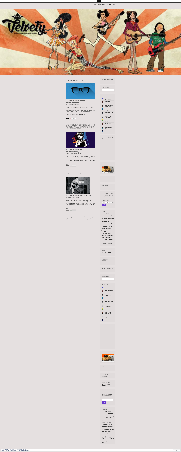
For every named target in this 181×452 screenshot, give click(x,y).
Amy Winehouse (71, 124)
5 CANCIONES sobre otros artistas (75, 101)
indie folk (106, 226)
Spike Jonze (92, 127)
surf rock (104, 242)
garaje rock (108, 224)
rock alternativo (71, 127)
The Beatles (71, 128)
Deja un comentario (85, 174)
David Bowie (103, 417)
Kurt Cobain (91, 125)
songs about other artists (86, 127)
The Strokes (110, 243)
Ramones (69, 218)
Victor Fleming (75, 174)
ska (113, 240)
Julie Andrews (70, 173)
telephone (92, 218)
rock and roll (82, 218)
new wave (110, 230)
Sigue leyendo (82, 114)
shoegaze (110, 240)
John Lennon (88, 125)
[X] (104, 252)
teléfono (89, 218)
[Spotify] (107, 252)
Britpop (106, 216)
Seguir (104, 204)
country (112, 218)
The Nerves (79, 219)
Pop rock (107, 231)
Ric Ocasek (90, 126)
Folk (103, 223)
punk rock (110, 235)
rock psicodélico (106, 438)
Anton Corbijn (77, 124)
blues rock (103, 216)
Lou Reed (107, 230)
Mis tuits (103, 180)
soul (102, 242)
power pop (86, 126)
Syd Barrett (67, 128)
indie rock (107, 228)
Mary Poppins (80, 173)
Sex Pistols (86, 218)
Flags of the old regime (71, 125)
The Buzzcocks (72, 219)
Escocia (110, 221)
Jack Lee (70, 217)
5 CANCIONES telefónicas (78, 195)
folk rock (108, 223)
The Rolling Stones (106, 243)
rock (79, 218)
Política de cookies (26, 450)
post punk (111, 231)
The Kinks (75, 219)
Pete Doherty (79, 126)
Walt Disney (79, 174)
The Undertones (83, 219)
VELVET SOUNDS (108, 7)
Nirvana (71, 126)
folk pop (105, 223)
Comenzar (98, 1)
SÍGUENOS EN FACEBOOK (107, 79)
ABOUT (114, 7)
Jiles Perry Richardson (78, 217)
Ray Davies (72, 218)
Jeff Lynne (72, 217)
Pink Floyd (83, 126)
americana (103, 411)
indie (104, 226)
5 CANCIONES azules (108, 131)
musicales (83, 173)
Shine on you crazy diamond (78, 127)
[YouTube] (111, 252)
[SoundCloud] (105, 252)
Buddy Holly (81, 124)
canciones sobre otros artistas (87, 124)
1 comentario (79, 128)
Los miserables (75, 173)
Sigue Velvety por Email (107, 193)
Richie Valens (76, 218)
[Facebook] (102, 252)
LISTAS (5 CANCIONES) (101, 4)
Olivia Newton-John (88, 173)
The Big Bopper (70, 174)
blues (112, 411)
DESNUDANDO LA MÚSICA (97, 5)
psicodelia (109, 233)
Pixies (102, 231)
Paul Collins (86, 217)
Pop (93, 217)
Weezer (74, 128)
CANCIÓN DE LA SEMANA (111, 4)
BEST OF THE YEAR (112, 5)
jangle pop (111, 228)
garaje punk (103, 422)
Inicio (95, 4)
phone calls (90, 217)
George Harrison (77, 125)
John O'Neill (83, 217)
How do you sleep (83, 125)
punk (66, 218)
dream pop (107, 221)
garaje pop (111, 223)
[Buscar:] (108, 89)
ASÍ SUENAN (105, 5)
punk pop (106, 235)
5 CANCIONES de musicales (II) (74, 150)
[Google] (109, 252)
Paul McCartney (75, 126)
